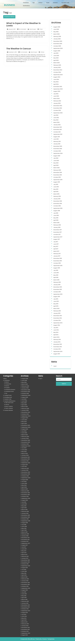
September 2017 (57, 237)
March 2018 (56, 222)
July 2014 (55, 327)
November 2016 (57, 261)
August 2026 (56, 27)
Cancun (7, 404)
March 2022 (56, 122)
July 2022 (55, 115)
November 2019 (57, 175)
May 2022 (55, 120)
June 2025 (56, 55)
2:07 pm (41, 52)
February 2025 (57, 65)
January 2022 (56, 124)
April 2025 (56, 60)
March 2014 (56, 337)
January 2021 (56, 144)
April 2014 (55, 334)
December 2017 (57, 229)
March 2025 (56, 62)
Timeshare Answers (10, 389)
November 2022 (57, 108)
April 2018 (55, 220)
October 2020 (57, 151)
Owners (7, 386)
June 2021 (56, 139)
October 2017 (57, 234)
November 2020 (57, 148)
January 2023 (57, 103)
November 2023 (57, 86)
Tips (33, 2)
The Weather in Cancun (18, 48)
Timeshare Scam (9, 391)
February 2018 (57, 225)
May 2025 (56, 58)
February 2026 (57, 36)
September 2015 (57, 294)
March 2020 (56, 167)
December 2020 (57, 146)
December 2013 (57, 344)
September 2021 (57, 134)
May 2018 (55, 218)
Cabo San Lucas (9, 402)
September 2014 (57, 323)
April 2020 (56, 165)
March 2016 (56, 280)
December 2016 (57, 258)
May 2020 (55, 163)
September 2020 (58, 153)
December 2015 (57, 287)
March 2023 (56, 98)
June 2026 (56, 29)
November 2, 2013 (12, 52)
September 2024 (58, 74)
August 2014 (56, 325)
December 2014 (57, 315)
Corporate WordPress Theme (30, 639)
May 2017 (55, 246)
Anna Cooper (31, 29)
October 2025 (57, 46)
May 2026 (55, 31)
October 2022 (57, 110)
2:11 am (40, 29)
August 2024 (56, 77)
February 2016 (57, 282)
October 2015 (57, 292)
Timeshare (26, 2)
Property (7, 387)
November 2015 (57, 289)
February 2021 (57, 141)
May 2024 (56, 82)
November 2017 (57, 232)
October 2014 (57, 320)
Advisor (40, 2)
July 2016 (55, 270)
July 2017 (55, 241)
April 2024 (56, 84)
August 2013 (56, 354)
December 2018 (57, 201)
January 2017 (56, 256)
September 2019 (57, 179)
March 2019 (56, 194)
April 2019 (55, 191)
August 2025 (56, 51)
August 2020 (56, 156)
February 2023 (57, 101)
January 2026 (57, 39)
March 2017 (56, 251)
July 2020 (55, 158)
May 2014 (55, 332)
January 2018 (56, 227)
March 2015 (56, 308)
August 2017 (56, 239)
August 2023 (56, 91)
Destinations (26, 5)
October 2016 (57, 263)
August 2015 (56, 296)
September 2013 (57, 351)
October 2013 (57, 349)
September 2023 (58, 89)
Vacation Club (65, 2)
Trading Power (8, 395)
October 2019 (57, 177)
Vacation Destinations (9, 401)
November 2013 (57, 346)
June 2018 (56, 215)
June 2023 (56, 96)
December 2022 (57, 105)
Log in (55, 366)
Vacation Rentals (8, 410)
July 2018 (55, 213)
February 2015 (57, 311)
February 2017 (57, 253)
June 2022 (56, 117)
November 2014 (57, 318)
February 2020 (57, 170)
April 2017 (55, 249)
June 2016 (56, 272)
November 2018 (57, 203)
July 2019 (55, 184)
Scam (47, 2)
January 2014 (56, 342)
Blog (5, 378)
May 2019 (55, 189)
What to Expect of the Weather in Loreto (23, 24)
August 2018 (56, 210)
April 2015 (55, 306)
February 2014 (57, 339)
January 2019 (56, 198)
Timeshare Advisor (9, 16)
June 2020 (56, 160)
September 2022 (57, 113)
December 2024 (57, 70)
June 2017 (56, 244)
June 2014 (56, 330)
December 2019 (57, 172)
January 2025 (57, 67)
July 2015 (55, 299)
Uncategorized (8, 397)
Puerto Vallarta (9, 408)
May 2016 (55, 275)
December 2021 (57, 127)
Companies (8, 384)
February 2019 (57, 196)
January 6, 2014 (12, 29)
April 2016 (55, 277)
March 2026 (56, 34)
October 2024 (57, 72)
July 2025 (55, 53)
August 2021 (56, 136)
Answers (55, 2)
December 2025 (57, 41)
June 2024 (56, 79)
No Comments (21, 29)
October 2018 (57, 206)
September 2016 (57, 265)
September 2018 (57, 208)
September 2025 (58, 48)
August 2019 (56, 182)
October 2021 (57, 132)
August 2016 (56, 268)
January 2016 (56, 284)
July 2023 (55, 93)
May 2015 (55, 303)
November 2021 (57, 129)
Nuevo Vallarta (9, 406)
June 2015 (56, 301)
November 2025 (57, 43)
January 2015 (56, 313)
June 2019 (56, 187)
